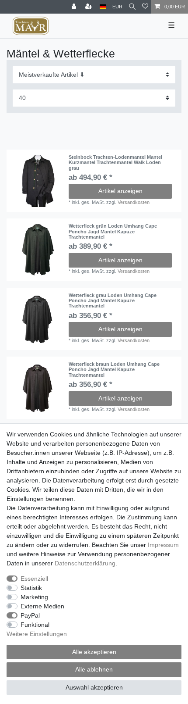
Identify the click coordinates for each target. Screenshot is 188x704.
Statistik (31, 587)
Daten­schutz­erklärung (85, 563)
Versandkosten (134, 202)
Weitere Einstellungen (37, 633)
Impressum (163, 544)
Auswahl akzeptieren (94, 687)
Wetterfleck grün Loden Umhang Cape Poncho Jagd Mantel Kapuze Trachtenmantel (113, 231)
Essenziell (34, 578)
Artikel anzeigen (120, 190)
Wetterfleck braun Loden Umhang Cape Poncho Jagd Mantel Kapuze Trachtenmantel (114, 369)
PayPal (30, 615)
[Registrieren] (89, 7)
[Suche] (132, 7)
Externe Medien (42, 606)
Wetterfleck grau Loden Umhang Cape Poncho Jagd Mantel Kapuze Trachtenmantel (113, 301)
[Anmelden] (75, 7)
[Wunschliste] (145, 7)
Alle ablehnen (94, 669)
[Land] (103, 7)
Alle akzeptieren (94, 651)
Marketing (34, 596)
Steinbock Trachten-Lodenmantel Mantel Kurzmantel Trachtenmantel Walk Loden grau (115, 162)
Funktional (35, 624)
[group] (37, 180)
